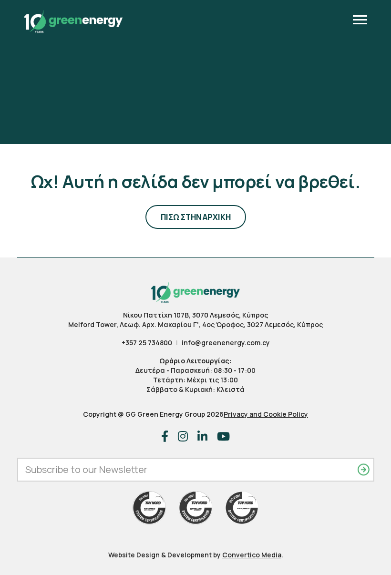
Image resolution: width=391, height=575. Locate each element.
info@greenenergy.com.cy (226, 342)
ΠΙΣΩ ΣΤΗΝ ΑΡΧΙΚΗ (196, 217)
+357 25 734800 (147, 342)
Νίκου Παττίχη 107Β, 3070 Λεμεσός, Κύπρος (195, 314)
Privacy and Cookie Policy (266, 414)
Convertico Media (251, 554)
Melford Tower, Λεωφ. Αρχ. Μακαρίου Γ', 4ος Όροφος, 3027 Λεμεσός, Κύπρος (195, 324)
